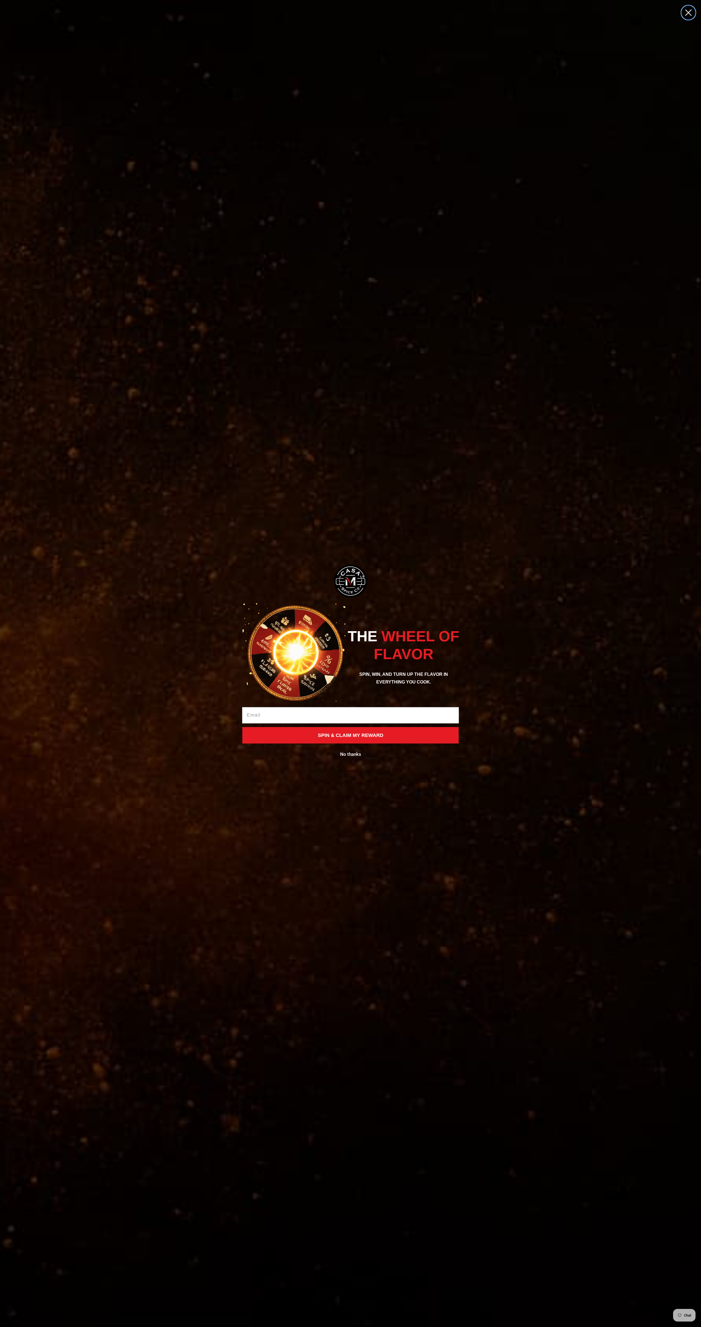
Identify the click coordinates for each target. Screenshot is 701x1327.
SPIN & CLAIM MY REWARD (350, 735)
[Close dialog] (688, 12)
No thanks (350, 754)
